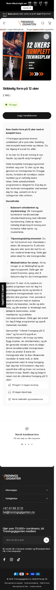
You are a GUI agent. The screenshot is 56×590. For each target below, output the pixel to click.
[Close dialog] (53, 251)
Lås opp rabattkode (27, 326)
